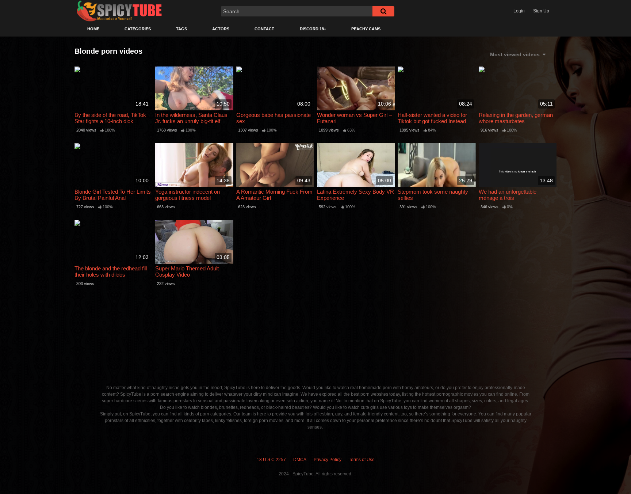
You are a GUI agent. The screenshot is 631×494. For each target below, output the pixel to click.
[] (383, 11)
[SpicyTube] (119, 11)
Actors (220, 29)
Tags (181, 29)
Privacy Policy (327, 459)
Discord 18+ (313, 29)
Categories (138, 29)
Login (519, 11)
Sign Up (541, 11)
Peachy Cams (365, 29)
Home (93, 29)
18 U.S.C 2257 (271, 459)
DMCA (299, 459)
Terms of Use (362, 459)
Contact (264, 29)
